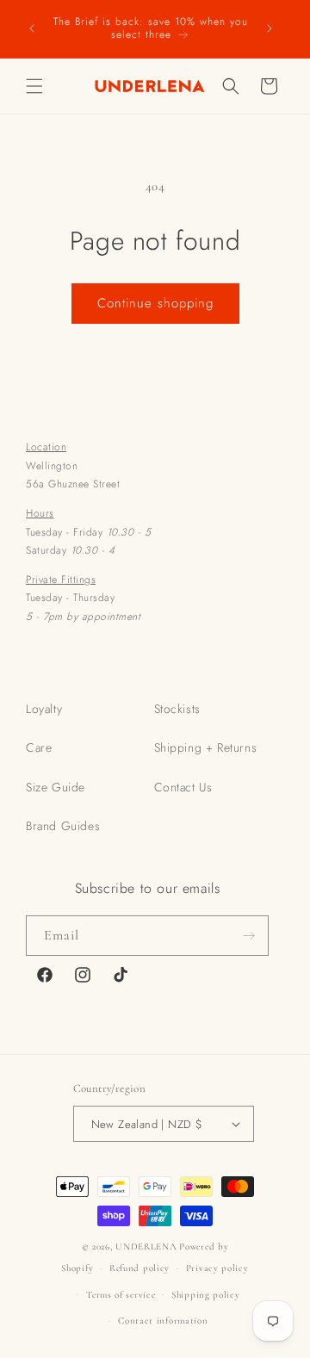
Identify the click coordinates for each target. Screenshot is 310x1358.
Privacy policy (217, 1268)
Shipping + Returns (205, 747)
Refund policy (139, 1268)
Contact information (163, 1320)
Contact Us (183, 787)
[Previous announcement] (32, 28)
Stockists (177, 708)
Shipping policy (205, 1294)
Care (39, 747)
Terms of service (120, 1294)
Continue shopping (155, 303)
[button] (34, 86)
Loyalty (44, 708)
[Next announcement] (269, 28)
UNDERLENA (146, 1246)
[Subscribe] (249, 935)
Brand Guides (63, 825)
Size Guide (55, 787)
